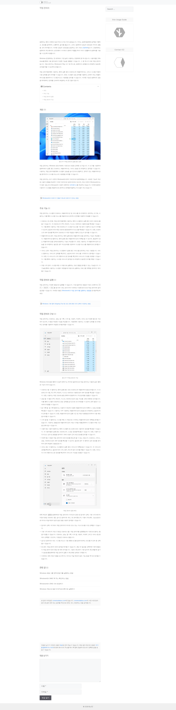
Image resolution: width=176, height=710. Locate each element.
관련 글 (43, 567)
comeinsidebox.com (58, 600)
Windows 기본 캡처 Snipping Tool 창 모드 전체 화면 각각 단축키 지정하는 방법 (66, 303)
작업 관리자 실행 (46, 280)
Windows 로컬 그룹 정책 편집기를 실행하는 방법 (56, 573)
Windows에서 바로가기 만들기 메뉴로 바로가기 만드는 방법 (60, 198)
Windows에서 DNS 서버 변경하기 (51, 584)
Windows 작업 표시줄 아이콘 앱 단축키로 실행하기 (57, 589)
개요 (41, 109)
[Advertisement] (70, 23)
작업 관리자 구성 (46, 314)
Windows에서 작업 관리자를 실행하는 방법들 (76, 290)
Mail (61, 645)
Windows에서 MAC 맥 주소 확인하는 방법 (54, 578)
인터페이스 (73, 185)
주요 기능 (43, 208)
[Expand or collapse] (98, 86)
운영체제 (85, 47)
